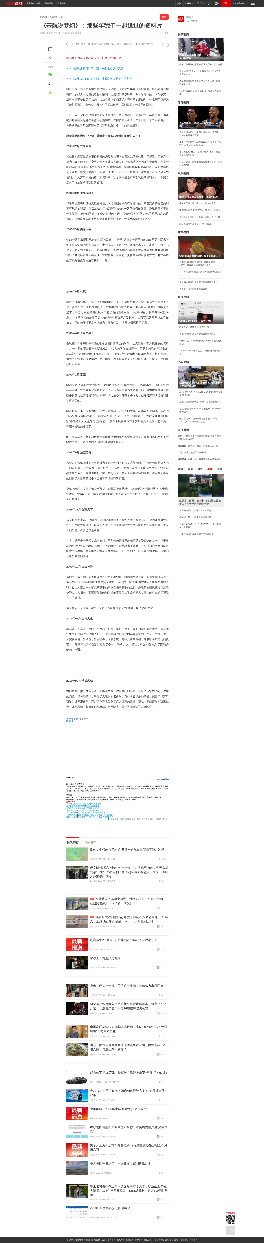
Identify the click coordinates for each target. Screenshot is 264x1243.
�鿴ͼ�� (70, 720)
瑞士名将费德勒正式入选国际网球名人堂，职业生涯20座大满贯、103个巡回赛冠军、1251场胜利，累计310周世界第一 (129, 1191)
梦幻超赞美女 (83, 817)
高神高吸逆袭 (108, 817)
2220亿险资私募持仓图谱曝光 (110, 1208)
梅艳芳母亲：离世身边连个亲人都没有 (197, 203)
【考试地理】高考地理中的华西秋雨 (196, 534)
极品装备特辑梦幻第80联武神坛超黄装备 (83, 806)
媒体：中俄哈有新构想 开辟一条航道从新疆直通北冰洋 (127, 849)
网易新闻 (189, 17)
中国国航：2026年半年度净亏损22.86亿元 (118, 1109)
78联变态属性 (108, 814)
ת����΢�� (162, 779)
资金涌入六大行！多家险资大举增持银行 (198, 282)
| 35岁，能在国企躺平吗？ (193, 452)
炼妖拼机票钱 (83, 814)
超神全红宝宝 (71, 817)
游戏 (200, 469)
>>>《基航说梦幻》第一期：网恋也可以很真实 (95, 68)
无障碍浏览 (48, 3)
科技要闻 (183, 297)
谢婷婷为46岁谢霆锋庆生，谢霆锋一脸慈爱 (199, 210)
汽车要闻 (183, 361)
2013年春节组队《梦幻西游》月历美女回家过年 (85, 812)
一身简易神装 (71, 814)
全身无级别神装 (95, 814)
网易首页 (30, 3)
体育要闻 (183, 102)
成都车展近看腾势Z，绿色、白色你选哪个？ (200, 402)
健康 (219, 469)
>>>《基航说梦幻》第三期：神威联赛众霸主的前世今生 (100, 78)
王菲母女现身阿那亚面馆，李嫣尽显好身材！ (200, 217)
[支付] (209, 3)
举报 (166, 33)
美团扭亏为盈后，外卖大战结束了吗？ (197, 334)
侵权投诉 (193, 1240)
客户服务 (138, 1240)
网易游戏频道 (74, 33)
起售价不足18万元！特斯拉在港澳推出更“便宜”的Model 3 (128, 1072)
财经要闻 (183, 232)
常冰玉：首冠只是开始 (105, 958)
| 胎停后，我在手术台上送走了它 (198, 446)
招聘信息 (129, 1240)
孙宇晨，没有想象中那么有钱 (193, 289)
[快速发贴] (50, 49)
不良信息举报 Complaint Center (166, 1240)
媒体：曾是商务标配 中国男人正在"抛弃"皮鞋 (200, 64)
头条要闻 (183, 34)
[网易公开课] (188, 3)
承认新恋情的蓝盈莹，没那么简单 (195, 224)
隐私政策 (147, 1240)
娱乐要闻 (183, 173)
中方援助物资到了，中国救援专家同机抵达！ (120, 1163)
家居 (190, 469)
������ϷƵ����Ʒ (77, 718)
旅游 (180, 469)
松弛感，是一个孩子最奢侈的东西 (195, 517)
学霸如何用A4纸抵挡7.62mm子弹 (195, 510)
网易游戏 (53, 17)
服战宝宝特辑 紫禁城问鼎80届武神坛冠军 (83, 808)
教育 (209, 469)
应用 (38, 3)
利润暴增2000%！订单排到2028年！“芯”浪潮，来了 (125, 940)
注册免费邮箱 (238, 3)
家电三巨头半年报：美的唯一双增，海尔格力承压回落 (126, 985)
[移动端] (179, 3)
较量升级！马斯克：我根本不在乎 (195, 327)
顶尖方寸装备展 (95, 817)
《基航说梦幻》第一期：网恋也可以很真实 (83, 803)
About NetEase (100, 1240)
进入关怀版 (60, 3)
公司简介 (111, 1240)
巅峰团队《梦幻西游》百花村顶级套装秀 (82, 810)
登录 (226, 3)
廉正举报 (184, 1240)
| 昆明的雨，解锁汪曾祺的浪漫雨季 (199, 459)
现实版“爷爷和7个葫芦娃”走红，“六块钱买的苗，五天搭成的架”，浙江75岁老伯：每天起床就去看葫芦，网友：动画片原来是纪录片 (129, 872)
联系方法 (120, 1240)
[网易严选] (199, 3)
